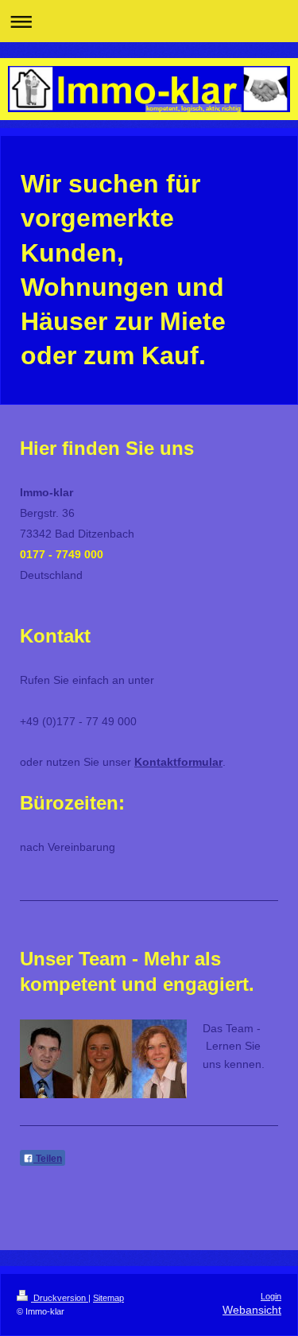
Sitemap (108, 1298)
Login (271, 1296)
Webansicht (252, 1309)
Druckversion (59, 1298)
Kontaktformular (178, 761)
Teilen (47, 1158)
